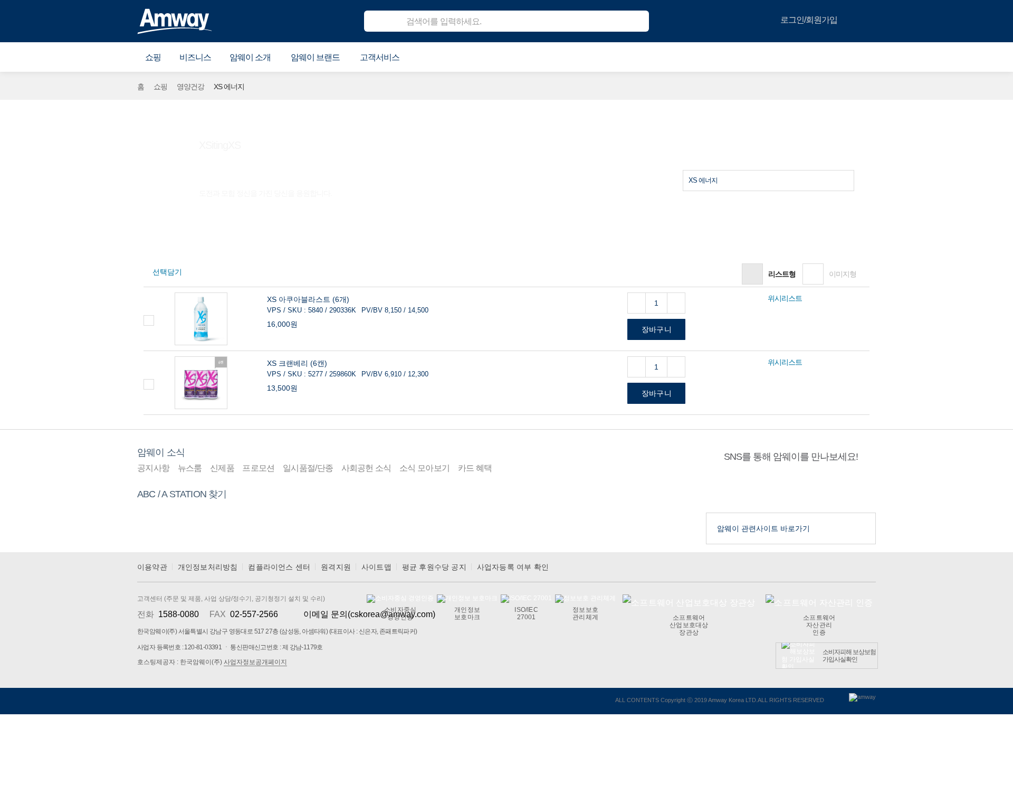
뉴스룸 (190, 468)
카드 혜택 (475, 468)
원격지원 (336, 567)
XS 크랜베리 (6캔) (297, 363)
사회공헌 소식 (366, 468)
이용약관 (152, 567)
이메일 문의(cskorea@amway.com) (369, 614)
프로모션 (258, 468)
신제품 (222, 468)
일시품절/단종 (308, 468)
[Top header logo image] (174, 21)
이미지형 (842, 274)
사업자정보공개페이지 (255, 662)
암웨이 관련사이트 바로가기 (763, 528)
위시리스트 (785, 298)
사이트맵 (376, 567)
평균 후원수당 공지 (434, 567)
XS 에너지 (703, 180)
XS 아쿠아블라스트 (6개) (308, 299)
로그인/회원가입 (808, 19)
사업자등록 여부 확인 (513, 567)
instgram (811, 488)
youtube (771, 488)
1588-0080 (178, 614)
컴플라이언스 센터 (279, 567)
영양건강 (190, 86)
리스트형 (782, 274)
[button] (153, 57)
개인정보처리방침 (208, 567)
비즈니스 (195, 57)
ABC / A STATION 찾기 (182, 494)
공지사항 (153, 468)
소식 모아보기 (424, 468)
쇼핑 (160, 86)
